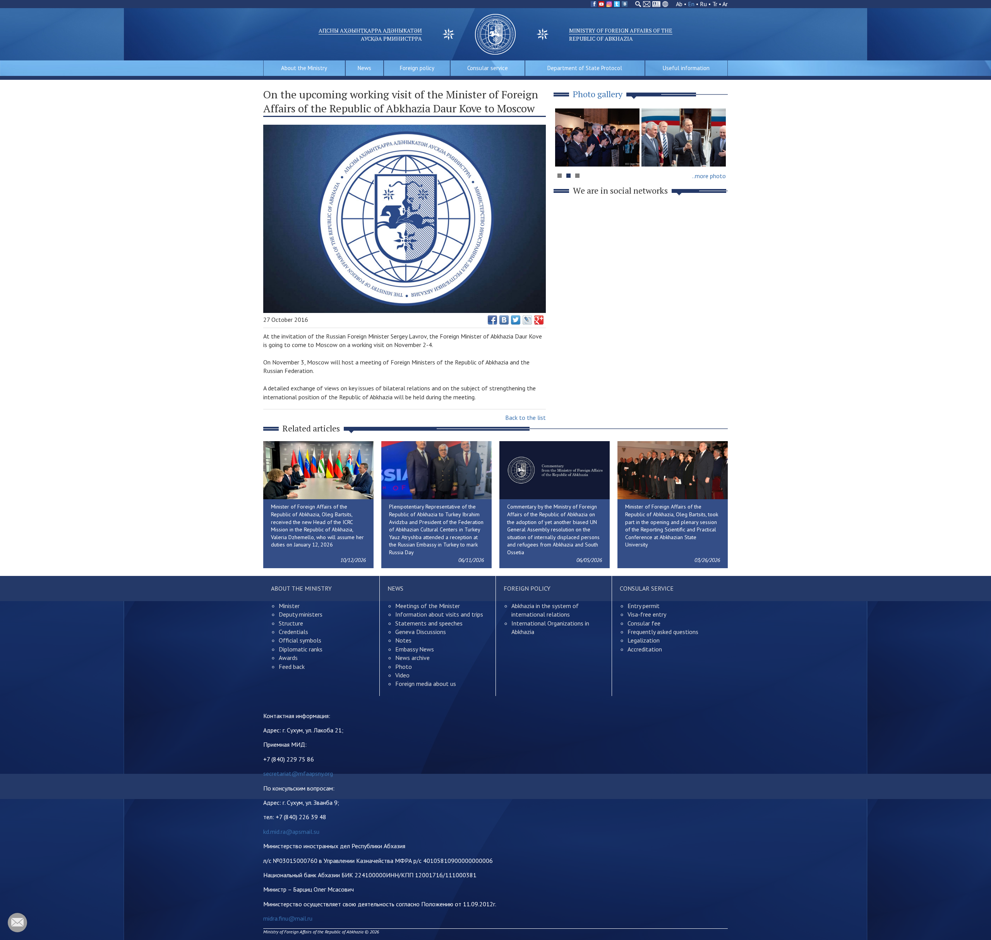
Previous (565, 152)
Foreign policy (417, 68)
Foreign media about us (425, 683)
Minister (289, 606)
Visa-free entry (647, 614)
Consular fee (644, 623)
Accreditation (645, 649)
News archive (412, 658)
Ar (725, 4)
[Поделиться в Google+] (539, 320)
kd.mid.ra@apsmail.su (291, 831)
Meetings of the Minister (427, 606)
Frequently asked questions (663, 632)
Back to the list (525, 417)
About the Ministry (304, 68)
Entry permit (644, 606)
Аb (679, 4)
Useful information (686, 68)
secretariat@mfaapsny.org (298, 773)
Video (402, 675)
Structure (291, 623)
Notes (403, 640)
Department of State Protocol (584, 68)
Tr (714, 4)
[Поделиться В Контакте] (504, 320)
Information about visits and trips (439, 614)
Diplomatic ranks (300, 649)
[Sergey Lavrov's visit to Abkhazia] (683, 137)
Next (717, 152)
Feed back (292, 666)
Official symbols (300, 640)
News (364, 68)
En (691, 4)
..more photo (709, 176)
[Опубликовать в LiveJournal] (527, 320)
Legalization (644, 640)
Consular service (487, 68)
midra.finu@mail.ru (287, 918)
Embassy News (414, 649)
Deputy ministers (300, 614)
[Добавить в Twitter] (515, 320)
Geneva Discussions (420, 632)
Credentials (293, 632)
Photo (403, 666)
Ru (703, 4)
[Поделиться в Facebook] (492, 320)
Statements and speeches (429, 623)
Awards (288, 658)
